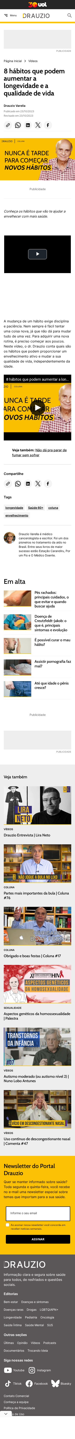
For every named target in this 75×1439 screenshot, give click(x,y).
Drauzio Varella (14, 105)
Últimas (9, 1343)
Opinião (22, 1343)
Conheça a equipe (16, 1402)
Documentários (14, 1350)
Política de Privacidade (19, 1408)
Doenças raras (13, 1309)
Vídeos (35, 1343)
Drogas (31, 1309)
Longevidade (13, 1317)
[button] (8, 125)
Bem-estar (11, 1302)
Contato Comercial (16, 1396)
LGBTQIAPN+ (49, 1309)
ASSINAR (38, 1239)
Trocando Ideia (38, 1350)
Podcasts (49, 1343)
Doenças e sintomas (35, 1302)
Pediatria (31, 1317)
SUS (50, 1325)
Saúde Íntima (13, 1325)
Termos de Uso (14, 1414)
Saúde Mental (34, 1325)
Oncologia (47, 1317)
